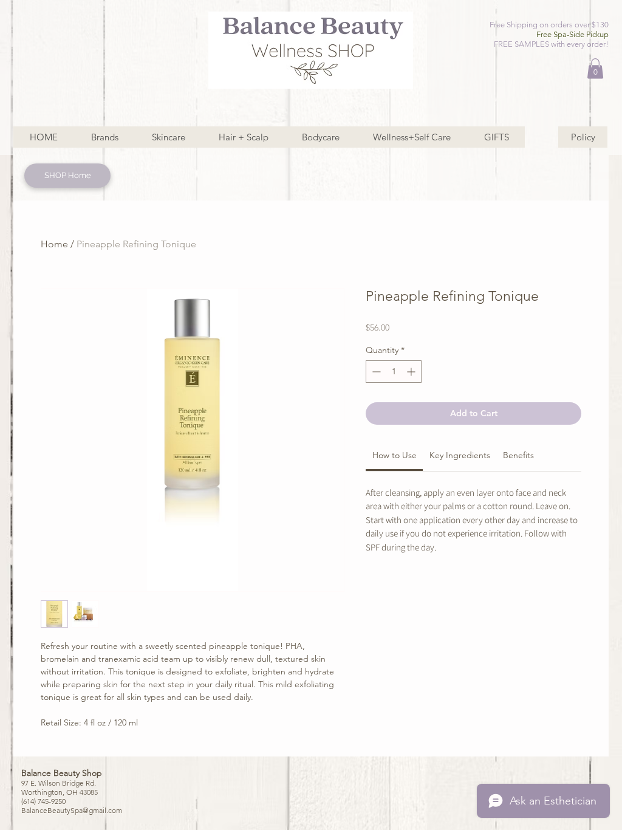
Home (54, 244)
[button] (595, 68)
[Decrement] (375, 371)
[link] (394, 455)
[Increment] (412, 371)
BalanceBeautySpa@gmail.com (71, 810)
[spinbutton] (394, 371)
